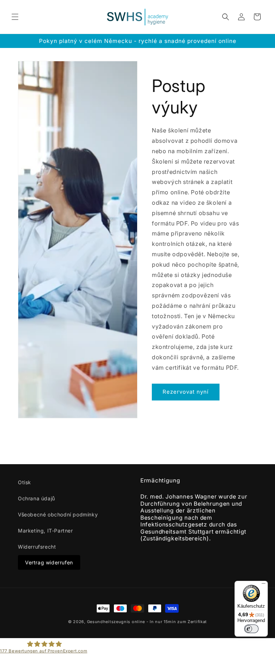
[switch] (251, 629)
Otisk (24, 482)
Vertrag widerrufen (49, 562)
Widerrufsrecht (37, 547)
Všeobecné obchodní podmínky (58, 514)
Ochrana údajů (36, 498)
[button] (15, 17)
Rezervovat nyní (186, 391)
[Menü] (263, 585)
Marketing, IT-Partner (45, 531)
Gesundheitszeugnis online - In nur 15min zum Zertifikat (147, 621)
